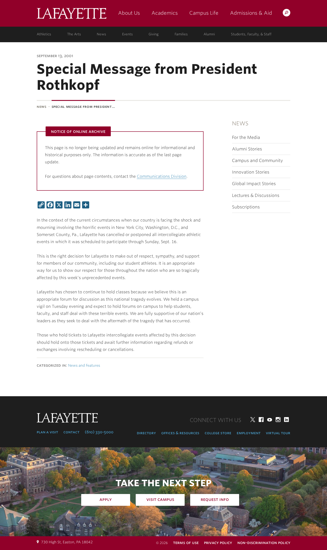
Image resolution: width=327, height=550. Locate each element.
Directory (146, 433)
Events (127, 34)
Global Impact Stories (254, 183)
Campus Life (203, 13)
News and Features (84, 365)
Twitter (252, 419)
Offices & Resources (180, 433)
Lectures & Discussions (255, 195)
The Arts (74, 34)
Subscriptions (246, 207)
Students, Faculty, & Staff (251, 34)
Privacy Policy (218, 542)
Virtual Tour (278, 433)
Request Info (215, 499)
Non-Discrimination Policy (263, 542)
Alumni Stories (247, 149)
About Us (129, 13)
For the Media (246, 137)
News (101, 34)
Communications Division (161, 176)
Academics (164, 13)
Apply (105, 499)
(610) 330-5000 (99, 432)
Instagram (278, 419)
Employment (248, 433)
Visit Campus (160, 499)
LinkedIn (286, 419)
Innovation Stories (250, 172)
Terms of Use (186, 542)
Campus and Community (257, 160)
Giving (154, 34)
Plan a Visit (47, 432)
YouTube (269, 419)
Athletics (44, 34)
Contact (71, 432)
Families (181, 34)
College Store (218, 433)
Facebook (261, 419)
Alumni (209, 34)
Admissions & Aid (251, 13)
